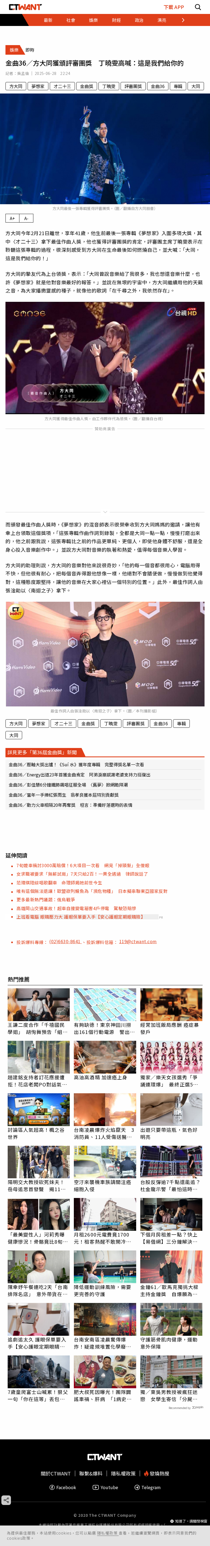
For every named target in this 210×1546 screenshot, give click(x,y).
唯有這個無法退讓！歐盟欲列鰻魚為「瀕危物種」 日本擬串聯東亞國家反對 (92, 891)
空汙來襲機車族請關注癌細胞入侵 (102, 1185)
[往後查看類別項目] (180, 20)
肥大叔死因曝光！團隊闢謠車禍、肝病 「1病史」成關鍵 (103, 1395)
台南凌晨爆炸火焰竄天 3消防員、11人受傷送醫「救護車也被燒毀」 (104, 1133)
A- (26, 218)
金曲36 (158, 86)
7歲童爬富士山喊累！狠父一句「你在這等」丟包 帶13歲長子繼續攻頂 (38, 1395)
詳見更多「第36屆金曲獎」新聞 (42, 752)
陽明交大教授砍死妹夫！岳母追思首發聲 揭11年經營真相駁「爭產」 (37, 1185)
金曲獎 (86, 86)
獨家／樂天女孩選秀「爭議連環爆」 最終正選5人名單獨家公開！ (169, 1081)
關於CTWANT (56, 1473)
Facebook (66, 1487)
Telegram (151, 1487)
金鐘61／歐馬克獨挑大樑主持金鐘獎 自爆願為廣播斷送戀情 (169, 1290)
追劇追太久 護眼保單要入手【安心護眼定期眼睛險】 (39, 1343)
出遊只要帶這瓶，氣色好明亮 (169, 1133)
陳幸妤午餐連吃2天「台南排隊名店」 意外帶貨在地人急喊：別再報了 (38, 1290)
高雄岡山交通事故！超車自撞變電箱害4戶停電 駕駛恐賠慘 (76, 908)
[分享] (6, 1500)
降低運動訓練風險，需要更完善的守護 (102, 1290)
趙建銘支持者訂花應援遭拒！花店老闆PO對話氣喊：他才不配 (36, 1081)
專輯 (178, 86)
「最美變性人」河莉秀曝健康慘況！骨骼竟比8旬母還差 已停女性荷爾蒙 (38, 1238)
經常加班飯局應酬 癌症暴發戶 (169, 1028)
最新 (48, 19)
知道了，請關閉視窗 (191, 1521)
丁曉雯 (108, 86)
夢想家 (38, 86)
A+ (12, 218)
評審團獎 (133, 86)
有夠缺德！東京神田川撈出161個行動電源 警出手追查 (104, 1028)
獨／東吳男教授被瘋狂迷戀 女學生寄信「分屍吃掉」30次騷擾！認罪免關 (169, 1395)
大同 (195, 86)
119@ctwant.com (138, 941)
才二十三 (62, 86)
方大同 (15, 86)
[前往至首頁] (25, 7)
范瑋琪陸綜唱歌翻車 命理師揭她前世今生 (59, 882)
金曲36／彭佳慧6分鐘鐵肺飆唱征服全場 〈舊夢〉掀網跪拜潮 (68, 784)
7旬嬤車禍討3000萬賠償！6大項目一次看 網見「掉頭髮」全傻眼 (82, 865)
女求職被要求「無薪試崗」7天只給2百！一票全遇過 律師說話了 (82, 873)
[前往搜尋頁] (198, 7)
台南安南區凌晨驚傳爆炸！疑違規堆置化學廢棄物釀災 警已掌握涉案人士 (102, 1343)
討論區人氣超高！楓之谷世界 (36, 1133)
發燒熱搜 (158, 1473)
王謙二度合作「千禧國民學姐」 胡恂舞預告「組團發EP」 (38, 1028)
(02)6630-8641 (65, 941)
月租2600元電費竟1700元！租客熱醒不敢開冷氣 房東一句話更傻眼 (105, 1238)
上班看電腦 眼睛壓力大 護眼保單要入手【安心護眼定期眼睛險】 (80, 916)
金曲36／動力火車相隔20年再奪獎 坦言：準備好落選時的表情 (70, 805)
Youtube (109, 1487)
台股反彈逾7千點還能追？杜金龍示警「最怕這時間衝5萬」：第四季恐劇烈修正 (170, 1185)
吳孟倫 (23, 73)
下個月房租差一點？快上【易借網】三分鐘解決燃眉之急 (169, 1238)
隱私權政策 (108, 1533)
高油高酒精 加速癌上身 (100, 1077)
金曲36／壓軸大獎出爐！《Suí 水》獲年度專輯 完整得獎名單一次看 (76, 764)
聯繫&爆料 (91, 1473)
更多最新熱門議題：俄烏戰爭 (45, 899)
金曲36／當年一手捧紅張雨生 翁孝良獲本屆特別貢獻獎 (64, 794)
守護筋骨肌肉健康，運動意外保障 (169, 1343)
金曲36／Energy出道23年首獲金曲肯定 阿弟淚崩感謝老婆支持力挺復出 (79, 774)
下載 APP (174, 7)
